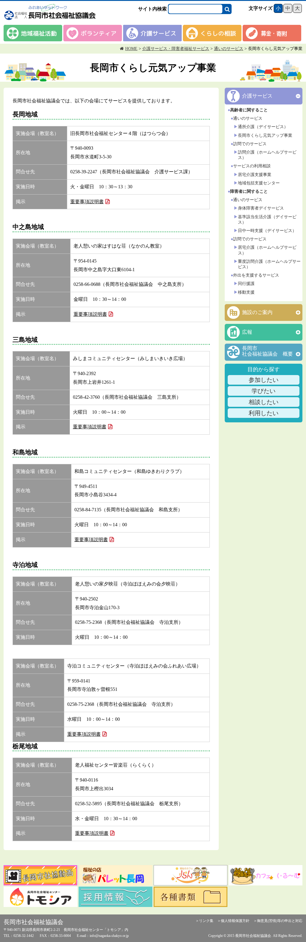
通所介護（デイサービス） (263, 127)
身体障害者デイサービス (261, 208)
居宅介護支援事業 (254, 174)
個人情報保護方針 (235, 921)
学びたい (264, 391)
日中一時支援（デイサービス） (267, 230)
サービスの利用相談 (252, 166)
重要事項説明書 (87, 201)
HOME (131, 48)
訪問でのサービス (250, 144)
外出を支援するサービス (256, 275)
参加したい (264, 380)
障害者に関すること (249, 191)
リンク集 (206, 921)
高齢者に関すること (249, 110)
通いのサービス (228, 48)
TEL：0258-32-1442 (19, 936)
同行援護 (246, 283)
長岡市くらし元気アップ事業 (265, 135)
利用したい (264, 413)
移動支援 (246, 292)
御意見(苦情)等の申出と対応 (279, 921)
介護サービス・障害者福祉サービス (175, 48)
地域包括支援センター (259, 183)
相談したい (264, 402)
